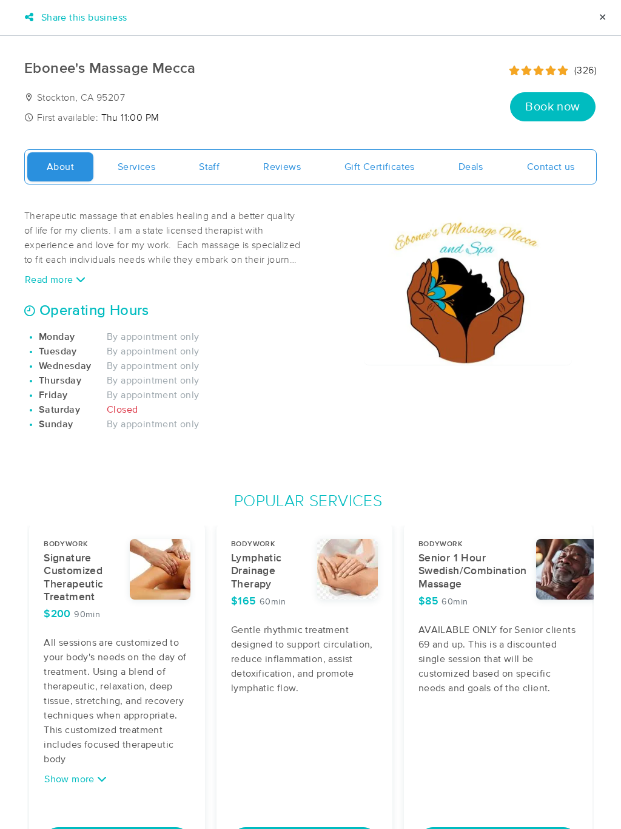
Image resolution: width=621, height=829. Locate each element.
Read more (50, 280)
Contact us (551, 167)
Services (136, 167)
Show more (70, 779)
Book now (552, 107)
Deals (470, 167)
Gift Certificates (379, 167)
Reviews (282, 167)
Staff (209, 167)
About (60, 167)
